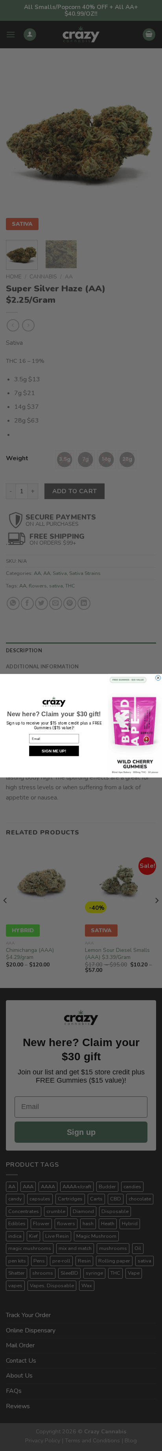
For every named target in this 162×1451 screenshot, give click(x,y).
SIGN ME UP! (54, 750)
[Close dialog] (158, 677)
